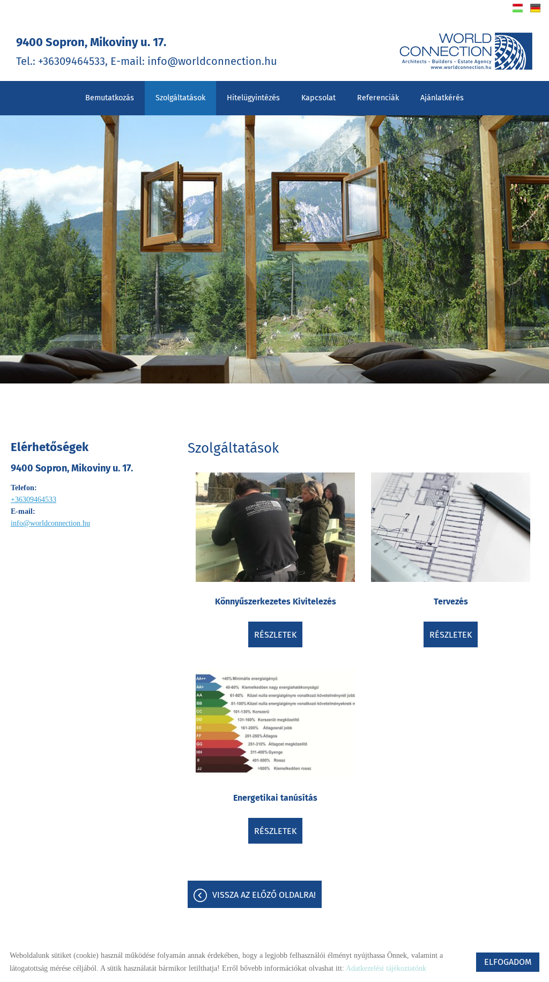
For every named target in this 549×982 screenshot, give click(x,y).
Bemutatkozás (109, 97)
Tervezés (451, 601)
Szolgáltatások (180, 97)
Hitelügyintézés (253, 97)
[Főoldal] (466, 51)
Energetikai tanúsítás (275, 798)
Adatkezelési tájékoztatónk (386, 968)
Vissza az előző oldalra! (264, 895)
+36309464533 (33, 500)
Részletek (275, 635)
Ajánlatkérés (442, 97)
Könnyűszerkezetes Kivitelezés (275, 601)
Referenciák (378, 97)
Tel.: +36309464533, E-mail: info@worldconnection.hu (146, 51)
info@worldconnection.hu (50, 523)
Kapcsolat (318, 97)
